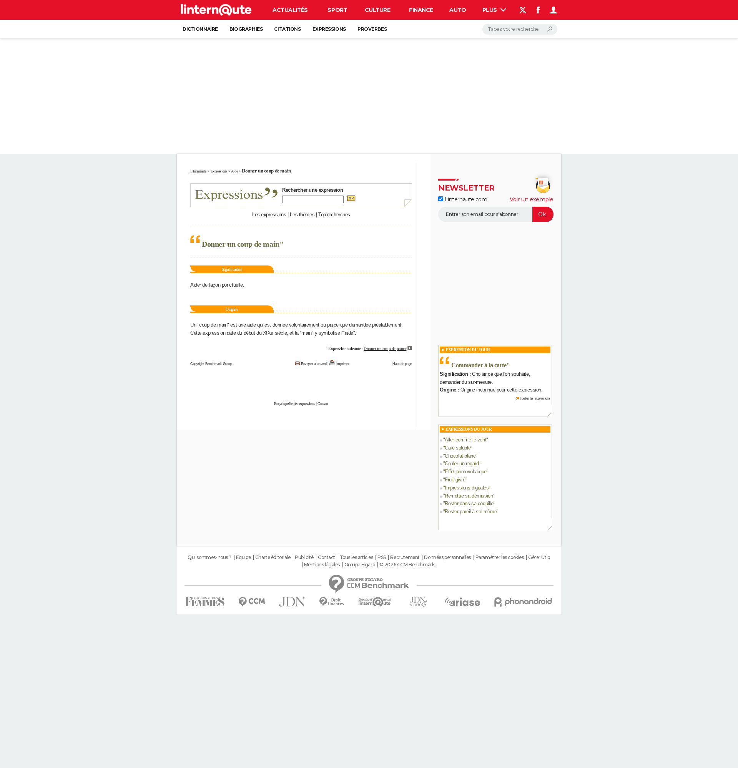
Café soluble (457, 448)
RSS (381, 557)
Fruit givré (455, 480)
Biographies (246, 29)
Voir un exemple (532, 199)
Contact (322, 403)
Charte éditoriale (273, 557)
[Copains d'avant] (375, 602)
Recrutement (404, 557)
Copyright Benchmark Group (211, 364)
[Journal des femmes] (205, 602)
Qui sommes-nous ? (209, 557)
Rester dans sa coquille (469, 503)
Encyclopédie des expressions (294, 403)
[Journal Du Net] (292, 602)
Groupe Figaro (359, 564)
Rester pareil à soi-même (471, 511)
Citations (287, 29)
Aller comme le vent (465, 440)
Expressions (329, 29)
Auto (457, 10)
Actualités (290, 10)
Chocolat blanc (460, 456)
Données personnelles (447, 557)
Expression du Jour (467, 349)
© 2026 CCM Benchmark (407, 564)
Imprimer (342, 364)
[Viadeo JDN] (418, 602)
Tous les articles (356, 557)
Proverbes (372, 29)
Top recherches (334, 214)
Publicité (304, 557)
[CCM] (251, 602)
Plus (490, 10)
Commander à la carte (479, 365)
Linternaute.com (465, 199)
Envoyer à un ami (313, 364)
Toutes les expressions (535, 398)
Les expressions (269, 214)
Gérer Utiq (539, 557)
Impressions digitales (467, 488)
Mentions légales (322, 564)
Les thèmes (302, 214)
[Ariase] (463, 601)
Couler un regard (462, 463)
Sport (337, 10)
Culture (378, 10)
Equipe (243, 557)
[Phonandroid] (523, 602)
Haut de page (402, 364)
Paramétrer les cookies (499, 557)
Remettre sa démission (469, 496)
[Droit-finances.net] (332, 602)
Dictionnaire (200, 29)
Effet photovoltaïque (466, 471)
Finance (421, 10)
